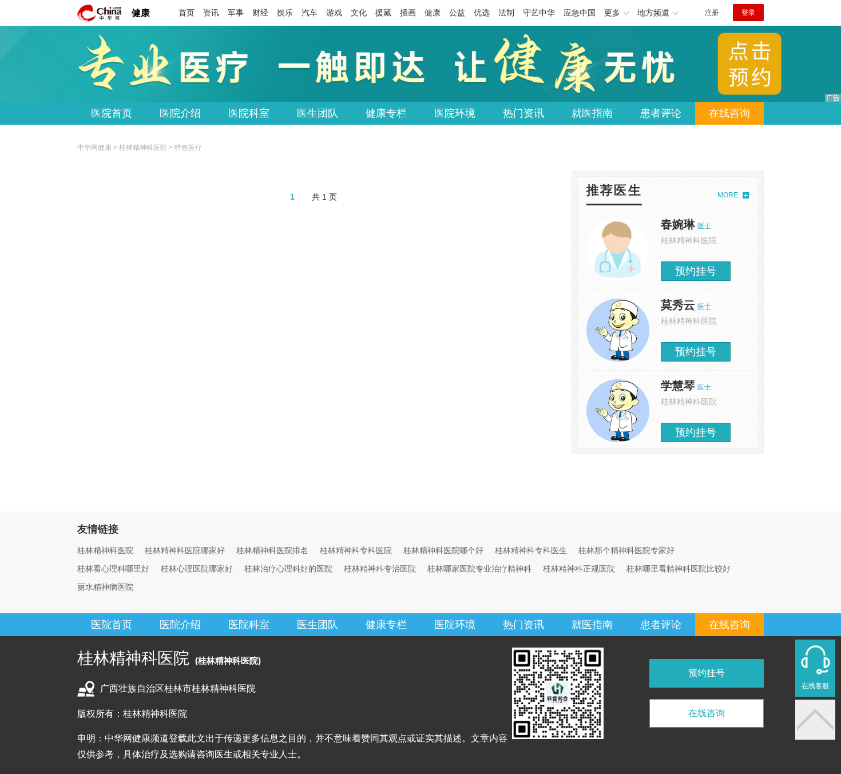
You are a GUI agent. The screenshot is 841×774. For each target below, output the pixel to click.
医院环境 (454, 113)
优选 (482, 12)
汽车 (310, 12)
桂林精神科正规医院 (579, 568)
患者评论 (660, 113)
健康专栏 (386, 113)
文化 (359, 12)
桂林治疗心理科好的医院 (288, 568)
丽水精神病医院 (105, 587)
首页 (186, 12)
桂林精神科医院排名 (272, 550)
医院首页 (111, 113)
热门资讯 (523, 113)
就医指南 (592, 113)
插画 (408, 12)
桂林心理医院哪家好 (197, 568)
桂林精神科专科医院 (356, 550)
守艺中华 (539, 12)
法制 (506, 12)
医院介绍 (180, 113)
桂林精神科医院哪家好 (185, 550)
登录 (748, 13)
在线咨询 (729, 113)
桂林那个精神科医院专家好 (626, 550)
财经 (260, 12)
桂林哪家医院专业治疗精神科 (479, 568)
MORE (727, 195)
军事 (236, 12)
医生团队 (317, 113)
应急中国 (580, 12)
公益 (457, 12)
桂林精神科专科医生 (531, 550)
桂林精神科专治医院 (380, 568)
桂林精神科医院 (143, 148)
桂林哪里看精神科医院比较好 (678, 568)
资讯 (211, 12)
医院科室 (248, 113)
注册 (712, 13)
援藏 (383, 12)
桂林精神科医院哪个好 (443, 550)
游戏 (334, 12)
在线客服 (815, 686)
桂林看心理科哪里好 (113, 568)
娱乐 (285, 12)
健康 (141, 13)
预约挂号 (695, 271)
